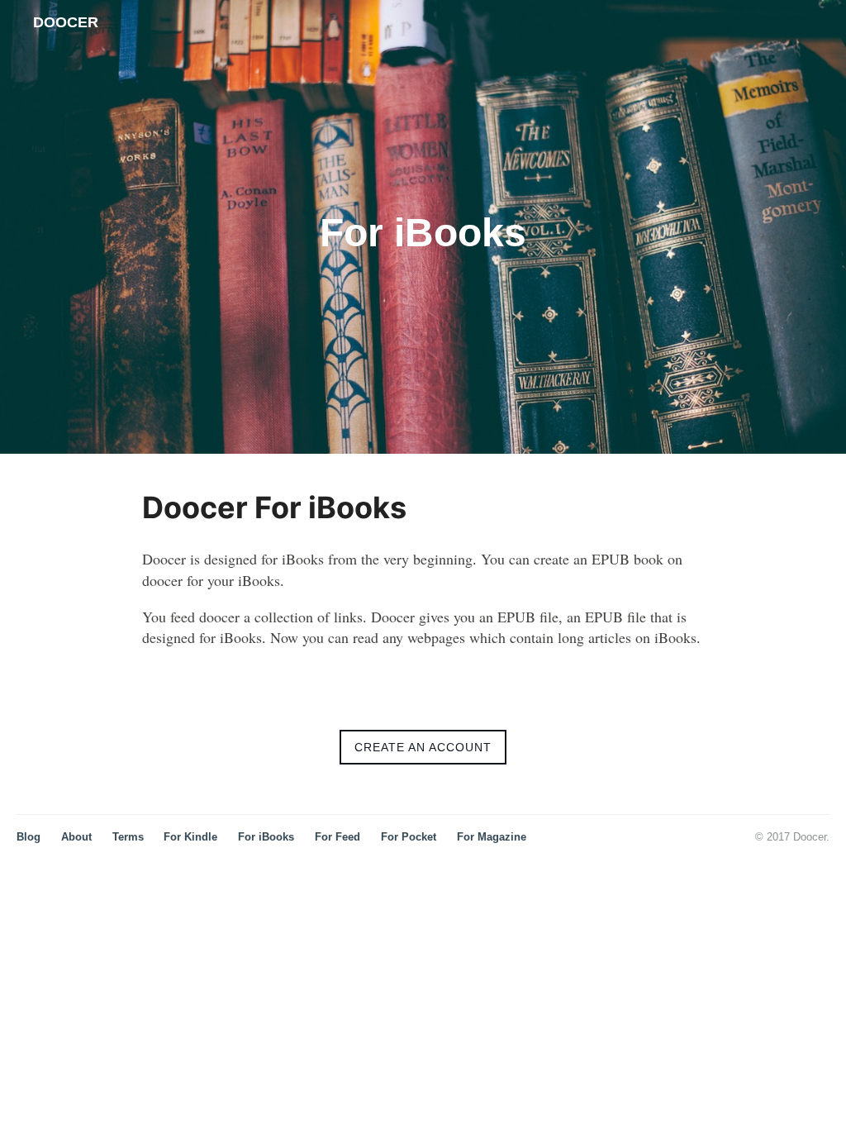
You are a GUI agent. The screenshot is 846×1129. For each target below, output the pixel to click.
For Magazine (491, 837)
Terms (128, 837)
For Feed (337, 837)
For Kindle (190, 837)
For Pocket (408, 837)
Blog (28, 837)
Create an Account (423, 747)
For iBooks (266, 837)
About (76, 837)
